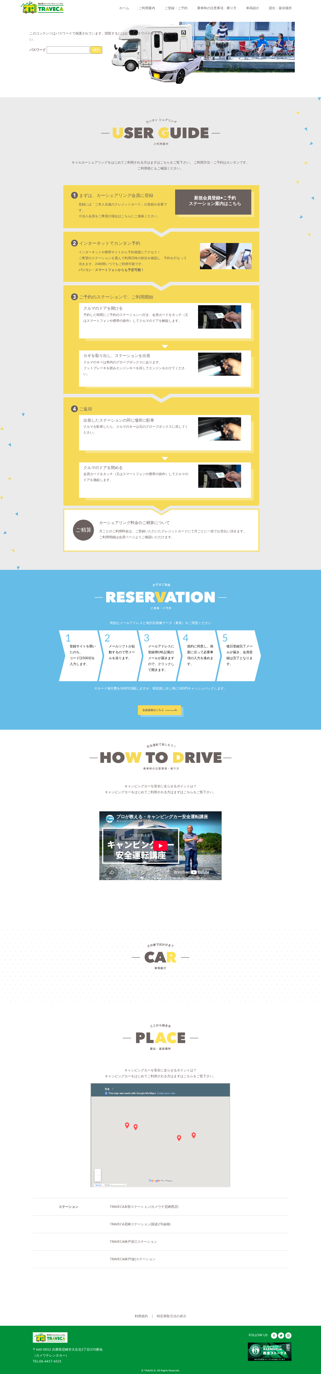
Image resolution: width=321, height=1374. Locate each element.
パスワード (38, 50)
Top (304, 1321)
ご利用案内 (147, 8)
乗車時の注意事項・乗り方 (216, 8)
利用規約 (141, 1316)
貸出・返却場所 (280, 8)
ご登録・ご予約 (176, 8)
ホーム (124, 8)
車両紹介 (252, 8)
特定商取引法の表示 (171, 1316)
